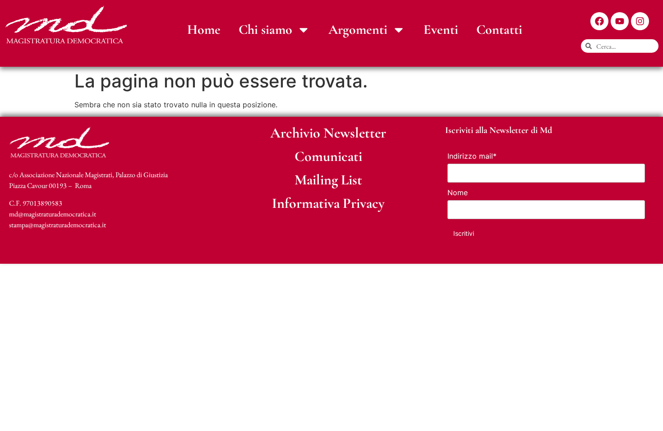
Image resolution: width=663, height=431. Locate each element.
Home (204, 29)
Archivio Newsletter (328, 133)
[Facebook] (599, 21)
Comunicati (328, 156)
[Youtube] (620, 21)
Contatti (499, 29)
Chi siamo (265, 29)
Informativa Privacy (328, 203)
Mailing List (328, 179)
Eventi (441, 29)
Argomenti (357, 29)
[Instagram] (640, 21)
